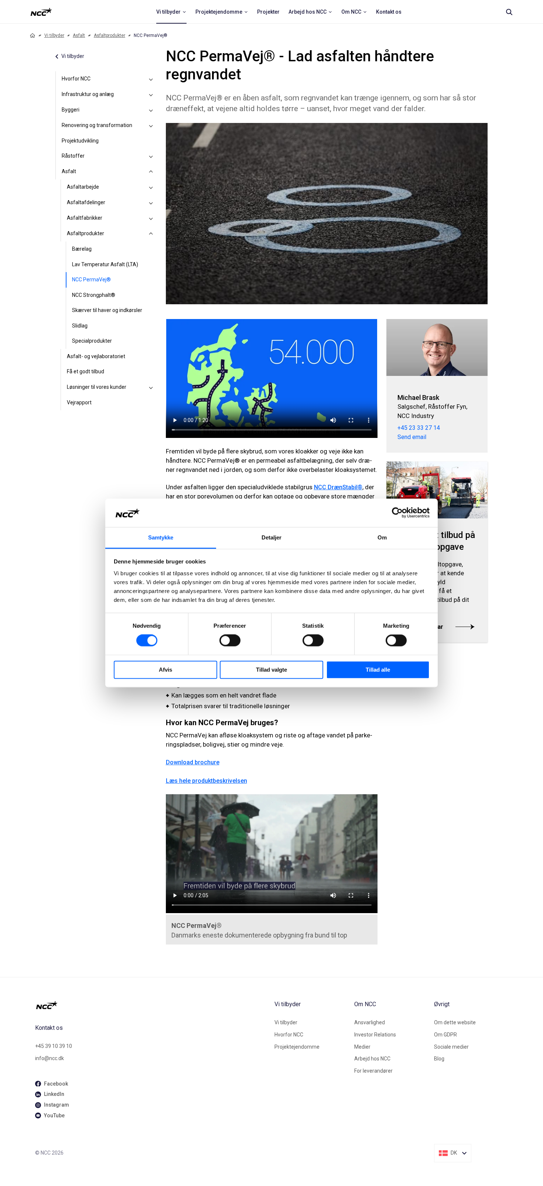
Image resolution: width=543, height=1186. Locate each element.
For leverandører (373, 1071)
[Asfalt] (151, 171)
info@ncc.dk (49, 1058)
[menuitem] (171, 12)
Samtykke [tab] (161, 537)
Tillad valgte (271, 669)
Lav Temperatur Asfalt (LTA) (105, 264)
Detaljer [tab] (272, 537)
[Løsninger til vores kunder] (151, 387)
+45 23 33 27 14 (418, 427)
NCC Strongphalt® (93, 295)
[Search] (509, 12)
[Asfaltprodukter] (151, 233)
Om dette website (455, 1022)
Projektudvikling (80, 141)
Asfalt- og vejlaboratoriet (96, 356)
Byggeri (70, 110)
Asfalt (79, 35)
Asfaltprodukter (109, 35)
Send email (411, 437)
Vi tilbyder (54, 35)
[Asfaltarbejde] (151, 187)
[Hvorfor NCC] (151, 79)
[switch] (229, 641)
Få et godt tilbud (85, 371)
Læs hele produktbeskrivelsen (206, 780)
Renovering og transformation (97, 125)
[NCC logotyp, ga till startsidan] (41, 11)
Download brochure (192, 762)
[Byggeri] (151, 110)
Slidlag (80, 326)
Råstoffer (73, 156)
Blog (439, 1059)
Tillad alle (378, 669)
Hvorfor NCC (76, 79)
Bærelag (82, 249)
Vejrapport (79, 402)
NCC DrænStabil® (338, 487)
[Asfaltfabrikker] (151, 218)
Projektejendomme (297, 1047)
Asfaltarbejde (83, 187)
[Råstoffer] (151, 156)
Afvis (165, 669)
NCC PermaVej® (91, 279)
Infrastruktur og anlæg (88, 94)
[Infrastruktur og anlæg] (151, 94)
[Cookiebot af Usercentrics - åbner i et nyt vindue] (397, 512)
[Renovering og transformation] (151, 125)
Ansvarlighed (369, 1022)
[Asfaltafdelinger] (151, 202)
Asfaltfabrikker (84, 218)
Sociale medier (451, 1047)
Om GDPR (445, 1035)
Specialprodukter (92, 341)
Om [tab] (382, 537)
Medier (362, 1047)
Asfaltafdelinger (86, 202)
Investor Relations (375, 1035)
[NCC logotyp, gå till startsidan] (152, 1005)
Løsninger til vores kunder (96, 387)
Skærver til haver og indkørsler (107, 310)
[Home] (32, 35)
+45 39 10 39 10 (53, 1046)
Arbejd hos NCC (372, 1059)
